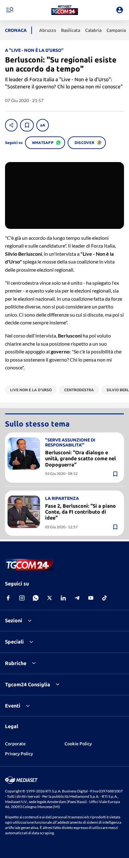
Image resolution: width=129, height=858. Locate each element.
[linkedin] (63, 598)
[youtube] (91, 598)
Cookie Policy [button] (78, 743)
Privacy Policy (19, 753)
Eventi (12, 705)
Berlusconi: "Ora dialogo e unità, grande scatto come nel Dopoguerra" (80, 458)
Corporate (15, 743)
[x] (49, 598)
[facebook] (8, 598)
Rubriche (15, 663)
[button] (64, 10)
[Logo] (64, 10)
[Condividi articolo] (11, 125)
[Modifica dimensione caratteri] (42, 125)
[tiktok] (104, 598)
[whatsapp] (36, 598)
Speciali (14, 641)
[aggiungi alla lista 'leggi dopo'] (27, 125)
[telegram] (77, 598)
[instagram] (22, 598)
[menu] (9, 10)
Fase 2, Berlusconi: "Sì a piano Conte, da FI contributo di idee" (80, 511)
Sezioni (13, 620)
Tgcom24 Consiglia (27, 684)
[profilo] (119, 10)
